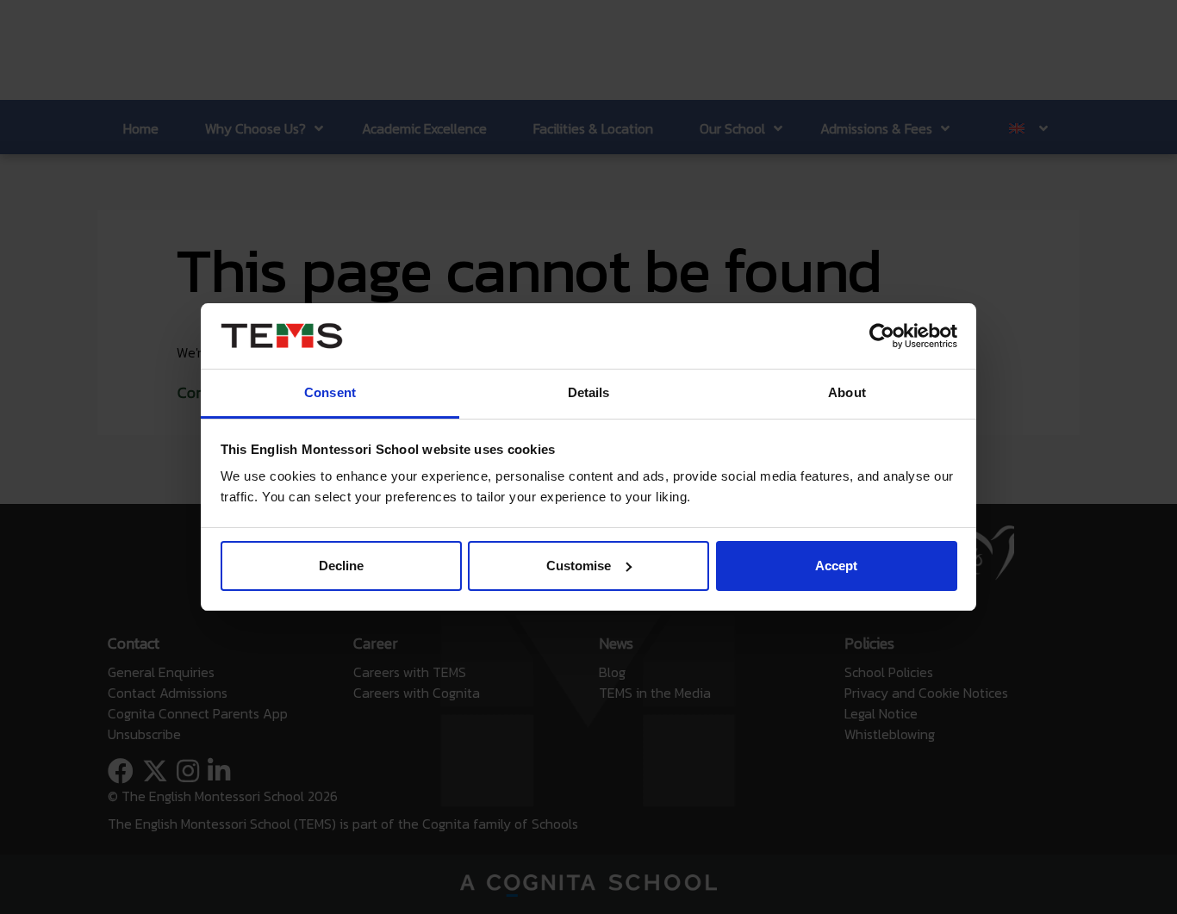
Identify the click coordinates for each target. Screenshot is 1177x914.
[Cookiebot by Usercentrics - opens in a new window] (881, 336)
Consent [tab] (330, 392)
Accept (836, 565)
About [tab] (847, 392)
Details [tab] (589, 392)
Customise (578, 565)
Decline (341, 565)
